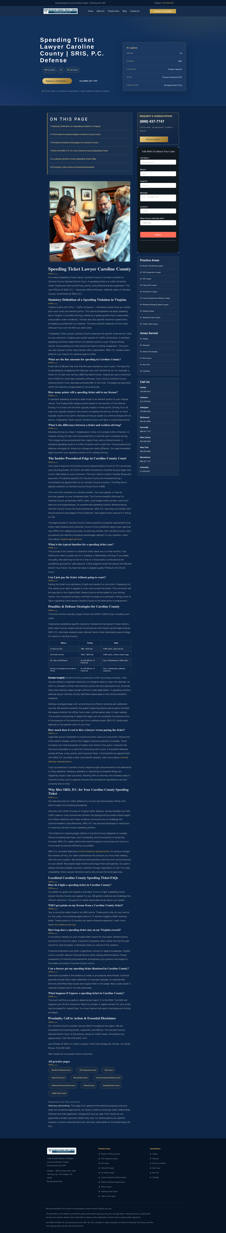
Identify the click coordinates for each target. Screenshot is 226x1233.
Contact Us (134, 11)
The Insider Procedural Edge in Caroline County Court (76, 134)
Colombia (144, 467)
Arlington (144, 407)
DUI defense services (65, 924)
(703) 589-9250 (168, 3)
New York (144, 447)
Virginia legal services (71, 539)
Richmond (144, 417)
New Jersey (145, 437)
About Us (100, 11)
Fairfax (143, 387)
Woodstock (145, 457)
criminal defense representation (94, 851)
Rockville (144, 427)
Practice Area (113, 11)
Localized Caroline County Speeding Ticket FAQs (74, 159)
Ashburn (144, 397)
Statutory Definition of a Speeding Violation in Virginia (76, 126)
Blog (125, 11)
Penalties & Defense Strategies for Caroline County (75, 142)
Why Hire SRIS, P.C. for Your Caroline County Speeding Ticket (80, 150)
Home (90, 11)
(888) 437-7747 (152, 121)
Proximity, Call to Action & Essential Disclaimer (73, 167)
